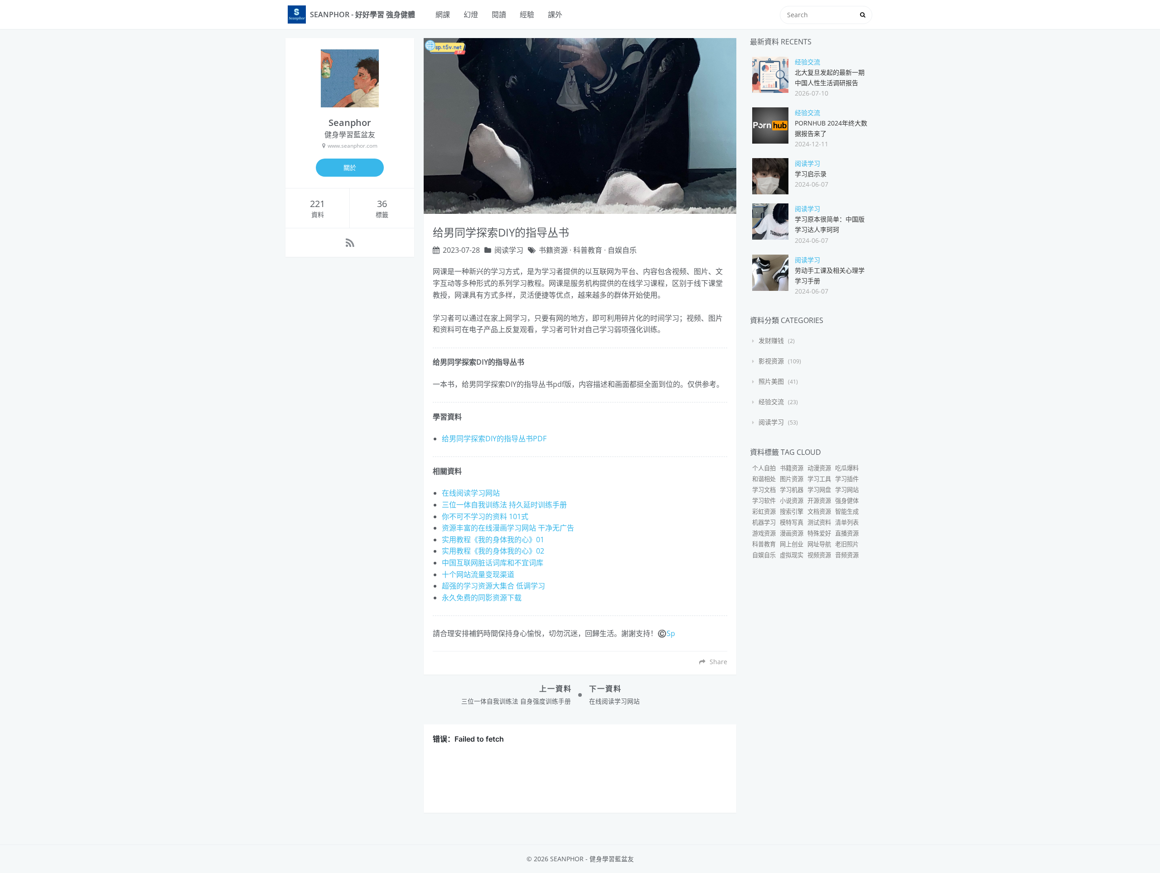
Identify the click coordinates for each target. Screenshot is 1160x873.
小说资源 (791, 501)
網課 (442, 14)
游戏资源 (764, 533)
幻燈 (471, 14)
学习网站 (847, 490)
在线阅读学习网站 (471, 493)
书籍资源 (553, 250)
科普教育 (587, 250)
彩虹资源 (764, 511)
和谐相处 (764, 479)
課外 (555, 14)
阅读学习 (508, 250)
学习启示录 (810, 173)
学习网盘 (819, 490)
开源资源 (819, 501)
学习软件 (764, 501)
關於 (349, 167)
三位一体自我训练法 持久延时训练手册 (504, 505)
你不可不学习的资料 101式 (485, 516)
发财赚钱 (771, 340)
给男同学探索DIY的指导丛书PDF (494, 439)
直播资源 (847, 533)
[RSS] (350, 242)
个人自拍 (764, 468)
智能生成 (847, 511)
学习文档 (764, 490)
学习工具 (819, 479)
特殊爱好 (819, 533)
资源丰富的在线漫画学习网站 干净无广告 (508, 528)
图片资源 (791, 479)
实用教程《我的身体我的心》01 (493, 540)
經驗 (527, 14)
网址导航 (819, 544)
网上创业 (791, 544)
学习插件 (847, 479)
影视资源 (771, 361)
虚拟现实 (791, 555)
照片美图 (771, 381)
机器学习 (764, 522)
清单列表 (847, 522)
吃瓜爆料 (847, 468)
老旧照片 (847, 544)
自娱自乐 (622, 250)
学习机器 (791, 490)
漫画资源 (791, 533)
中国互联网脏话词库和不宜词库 (492, 563)
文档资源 (819, 511)
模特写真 (791, 522)
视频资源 (819, 555)
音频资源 (847, 555)
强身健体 (847, 501)
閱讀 (499, 14)
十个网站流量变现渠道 (478, 574)
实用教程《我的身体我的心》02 (493, 551)
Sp (671, 633)
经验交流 (807, 62)
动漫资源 (819, 468)
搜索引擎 (791, 511)
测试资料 (819, 522)
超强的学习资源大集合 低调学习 (493, 586)
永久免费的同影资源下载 (482, 598)
